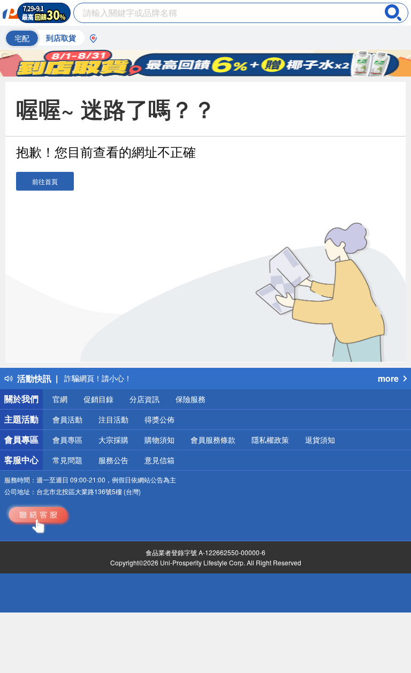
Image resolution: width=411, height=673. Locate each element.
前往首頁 (45, 181)
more (388, 378)
